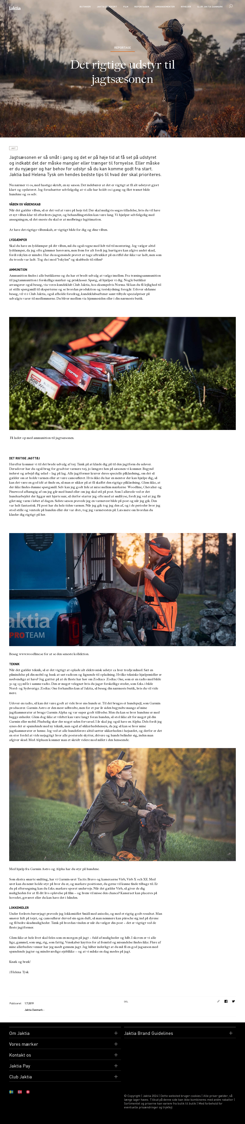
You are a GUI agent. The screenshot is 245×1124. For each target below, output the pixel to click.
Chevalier (150, 487)
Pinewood (16, 492)
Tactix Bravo (86, 879)
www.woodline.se (31, 654)
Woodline (135, 487)
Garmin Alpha (57, 712)
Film (125, 6)
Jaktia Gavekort (107, 6)
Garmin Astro (37, 708)
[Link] (219, 1001)
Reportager (141, 6)
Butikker (85, 6)
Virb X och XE (137, 879)
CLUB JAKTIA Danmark (210, 6)
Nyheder (186, 6)
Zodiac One (114, 679)
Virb (121, 879)
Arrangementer (165, 6)
